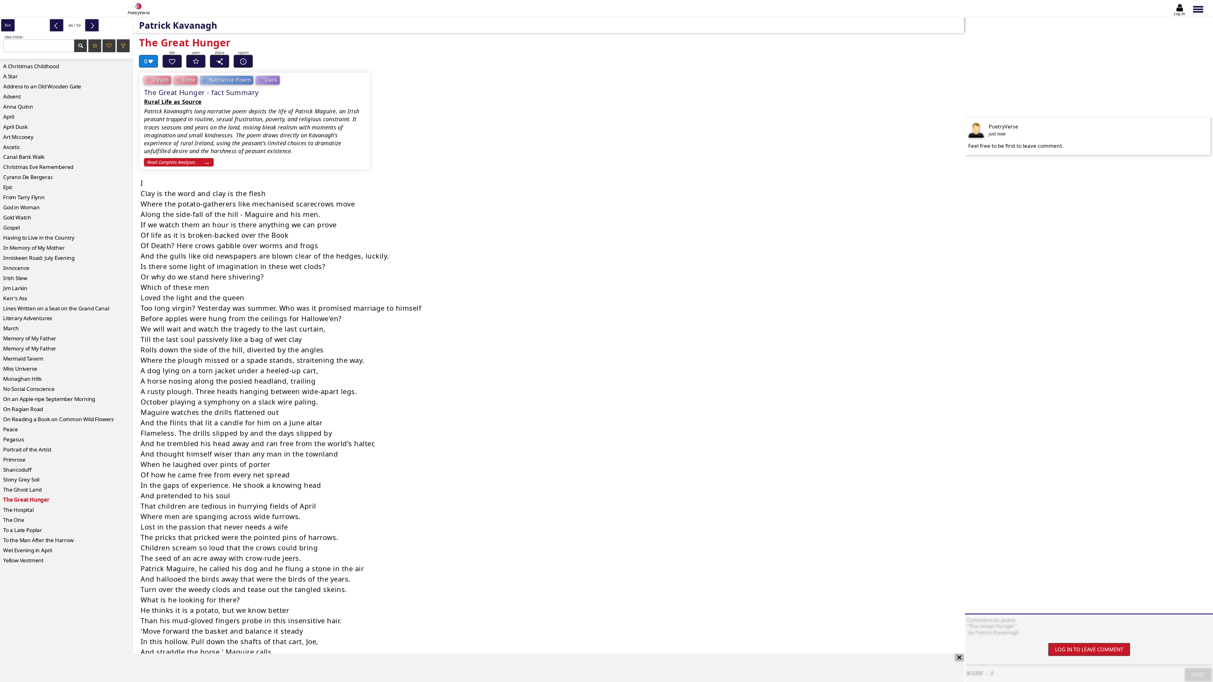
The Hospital (18, 509)
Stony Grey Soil (21, 479)
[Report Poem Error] (243, 61)
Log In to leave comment (1089, 649)
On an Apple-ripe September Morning (49, 399)
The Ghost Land (22, 489)
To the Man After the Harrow (38, 540)
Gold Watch (17, 217)
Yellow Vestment (23, 560)
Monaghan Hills (22, 378)
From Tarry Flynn (24, 197)
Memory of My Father (29, 338)
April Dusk (15, 126)
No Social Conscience (29, 388)
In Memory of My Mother (34, 247)
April (8, 116)
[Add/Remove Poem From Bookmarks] (195, 61)
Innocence (16, 268)
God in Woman (21, 207)
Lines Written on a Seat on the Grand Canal (56, 308)
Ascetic (11, 147)
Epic (8, 187)
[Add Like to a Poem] (172, 61)
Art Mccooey (18, 137)
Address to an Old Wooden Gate (42, 86)
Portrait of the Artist (27, 449)
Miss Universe (20, 368)
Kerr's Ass (15, 298)
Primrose (14, 459)
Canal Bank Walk (24, 156)
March (11, 328)
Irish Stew (15, 278)
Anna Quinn (18, 106)
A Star (10, 76)
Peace (10, 429)
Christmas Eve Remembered (38, 166)
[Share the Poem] (219, 61)
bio (8, 25)
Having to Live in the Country (39, 237)
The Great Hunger (26, 499)
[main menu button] (1201, 8)
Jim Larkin (15, 288)
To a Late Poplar (22, 530)
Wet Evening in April (27, 550)
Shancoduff (17, 469)
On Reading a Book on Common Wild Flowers (58, 419)
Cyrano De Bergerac (28, 177)
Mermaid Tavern (23, 358)
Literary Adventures (27, 318)
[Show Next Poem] (92, 25)
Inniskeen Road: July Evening (38, 257)
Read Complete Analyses (171, 162)
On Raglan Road (23, 409)
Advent (12, 96)
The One (13, 519)
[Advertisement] (475, 668)
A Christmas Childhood (31, 66)
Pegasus (13, 439)
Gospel (11, 227)
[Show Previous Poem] (56, 25)
